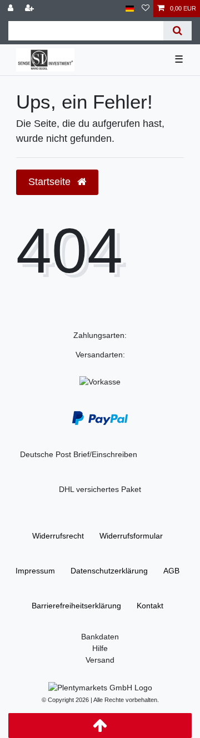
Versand (100, 659)
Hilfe (100, 648)
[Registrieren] (30, 8)
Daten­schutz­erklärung (109, 570)
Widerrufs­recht (58, 535)
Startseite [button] (50, 181)
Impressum (35, 570)
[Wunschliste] (145, 8)
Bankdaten (100, 636)
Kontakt (150, 605)
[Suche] (177, 30)
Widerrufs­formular (131, 535)
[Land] (130, 8)
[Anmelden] (11, 8)
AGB (171, 570)
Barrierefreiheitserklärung (76, 605)
